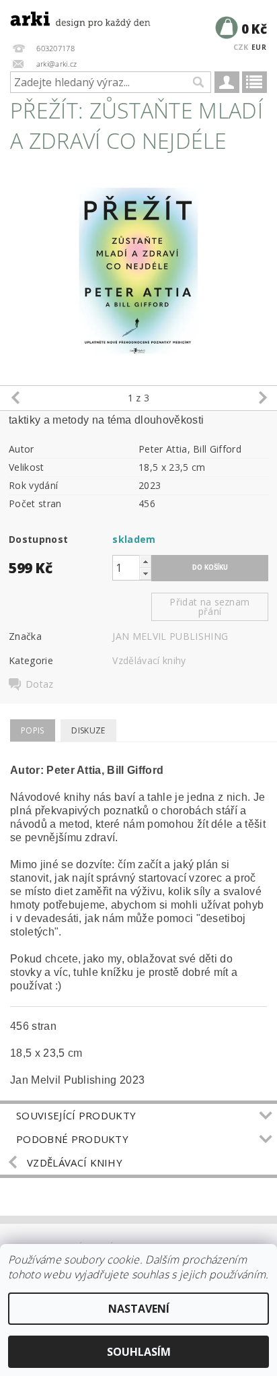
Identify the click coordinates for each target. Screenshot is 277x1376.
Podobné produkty (72, 1139)
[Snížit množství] (145, 573)
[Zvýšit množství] (145, 561)
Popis (32, 730)
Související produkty (76, 1115)
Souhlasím (139, 1351)
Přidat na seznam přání (209, 606)
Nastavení (138, 1308)
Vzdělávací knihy (149, 660)
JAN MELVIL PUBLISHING (170, 636)
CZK (241, 47)
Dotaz (40, 684)
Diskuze (88, 730)
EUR (258, 47)
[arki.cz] (69, 17)
